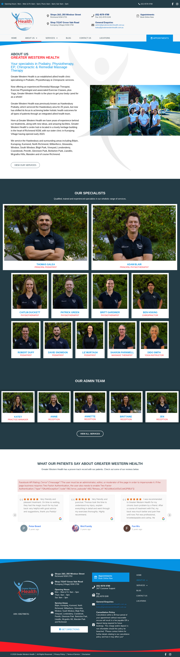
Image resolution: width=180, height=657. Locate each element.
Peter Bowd (35, 526)
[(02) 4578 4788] (92, 15)
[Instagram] (177, 4)
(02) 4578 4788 (102, 14)
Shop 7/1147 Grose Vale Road (64, 22)
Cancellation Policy (105, 612)
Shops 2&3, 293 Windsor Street (65, 14)
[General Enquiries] (92, 25)
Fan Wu (136, 526)
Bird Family (86, 526)
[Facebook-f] (172, 4)
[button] (135, 110)
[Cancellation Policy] (93, 624)
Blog (68, 38)
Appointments (147, 14)
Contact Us (85, 38)
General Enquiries (104, 22)
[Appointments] (137, 15)
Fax (98, 594)
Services (50, 38)
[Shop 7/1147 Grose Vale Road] (47, 23)
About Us (30, 38)
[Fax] (93, 595)
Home (14, 38)
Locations (105, 38)
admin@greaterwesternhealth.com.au (109, 25)
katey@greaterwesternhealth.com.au (109, 28)
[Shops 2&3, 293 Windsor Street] (47, 15)
